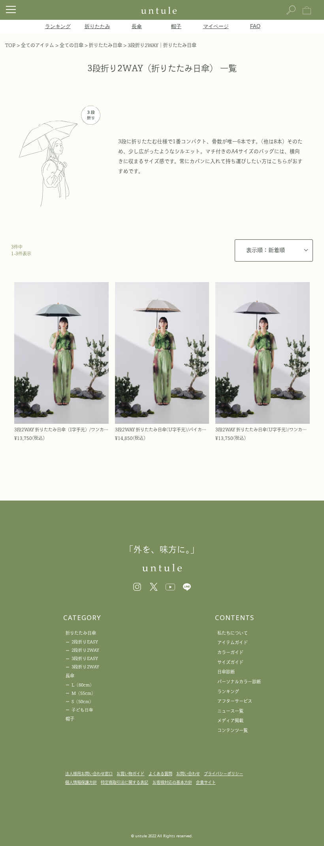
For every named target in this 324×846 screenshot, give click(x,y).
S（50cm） (83, 702)
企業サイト (206, 782)
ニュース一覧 (230, 711)
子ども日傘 (82, 710)
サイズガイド (230, 662)
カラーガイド (230, 652)
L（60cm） (83, 685)
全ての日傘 (71, 45)
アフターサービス (234, 701)
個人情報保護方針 (81, 782)
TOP (10, 45)
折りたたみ (97, 26)
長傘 (137, 26)
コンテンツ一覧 (232, 730)
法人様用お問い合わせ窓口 (89, 774)
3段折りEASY (85, 658)
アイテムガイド (232, 642)
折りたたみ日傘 (105, 45)
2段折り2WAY (85, 650)
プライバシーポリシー (223, 774)
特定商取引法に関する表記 (124, 782)
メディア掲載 (230, 720)
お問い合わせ (188, 774)
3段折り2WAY (85, 667)
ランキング (58, 26)
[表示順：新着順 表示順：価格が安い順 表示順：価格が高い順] (274, 250)
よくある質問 (160, 774)
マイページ (216, 26)
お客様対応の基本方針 (172, 782)
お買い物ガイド (130, 774)
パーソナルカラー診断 (239, 681)
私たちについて (232, 633)
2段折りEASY (85, 642)
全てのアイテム (37, 45)
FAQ (255, 26)
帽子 (176, 26)
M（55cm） (84, 693)
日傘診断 (226, 672)
